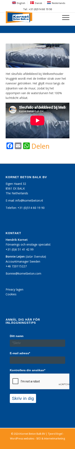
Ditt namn (17, 336)
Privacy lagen (14, 289)
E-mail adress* (20, 353)
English (21, 3)
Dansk (38, 3)
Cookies (11, 294)
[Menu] (63, 17)
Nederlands (58, 3)
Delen (40, 146)
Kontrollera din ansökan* (27, 370)
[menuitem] (19, 2)
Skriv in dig (23, 398)
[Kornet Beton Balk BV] (31, 17)
